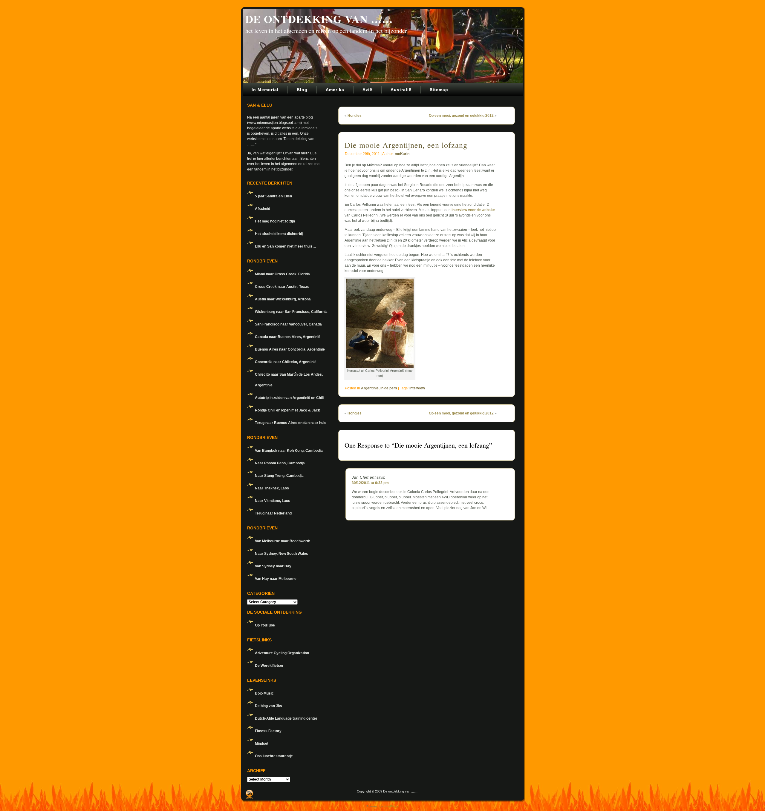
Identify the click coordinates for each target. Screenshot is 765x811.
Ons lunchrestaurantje (274, 756)
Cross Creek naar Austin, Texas (282, 287)
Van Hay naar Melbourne (275, 579)
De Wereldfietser (269, 665)
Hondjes (355, 115)
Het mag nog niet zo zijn (275, 221)
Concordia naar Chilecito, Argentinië (285, 362)
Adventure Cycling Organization (282, 653)
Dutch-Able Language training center (286, 718)
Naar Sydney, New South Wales (281, 554)
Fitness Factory (268, 731)
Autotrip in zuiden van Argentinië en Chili (289, 398)
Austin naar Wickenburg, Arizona (283, 299)
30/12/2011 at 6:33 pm (370, 483)
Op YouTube (265, 625)
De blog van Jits (268, 706)
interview (417, 388)
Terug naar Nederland (273, 513)
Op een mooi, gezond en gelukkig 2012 (461, 115)
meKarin (402, 154)
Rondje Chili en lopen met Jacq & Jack (287, 410)
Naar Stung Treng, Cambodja (279, 476)
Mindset (261, 743)
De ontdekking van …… (319, 19)
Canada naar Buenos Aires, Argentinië (287, 337)
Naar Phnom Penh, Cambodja (280, 463)
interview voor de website (473, 210)
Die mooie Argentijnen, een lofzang (406, 145)
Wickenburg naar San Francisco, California (291, 312)
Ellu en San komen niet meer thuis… (285, 246)
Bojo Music (264, 693)
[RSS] (249, 794)
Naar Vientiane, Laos (272, 501)
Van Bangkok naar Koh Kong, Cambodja (289, 450)
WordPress (391, 806)
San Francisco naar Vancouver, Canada (288, 324)
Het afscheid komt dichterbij (279, 234)
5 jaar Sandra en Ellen (273, 196)
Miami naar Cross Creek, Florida (282, 274)
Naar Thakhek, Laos (272, 488)
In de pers (388, 388)
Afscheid (262, 209)
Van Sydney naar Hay (273, 566)
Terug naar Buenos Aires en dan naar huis (290, 423)
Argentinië (370, 388)
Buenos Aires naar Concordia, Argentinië (290, 349)
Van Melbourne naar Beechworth (282, 541)
